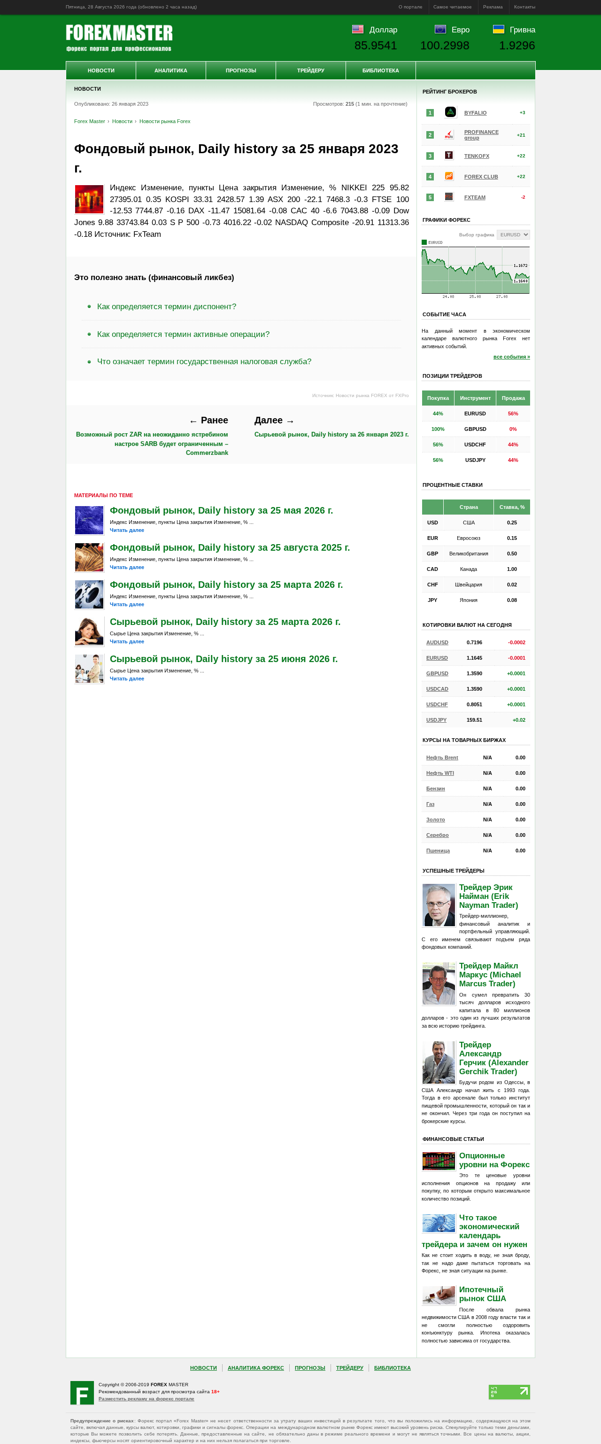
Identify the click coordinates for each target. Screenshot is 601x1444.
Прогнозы (241, 70)
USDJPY (436, 720)
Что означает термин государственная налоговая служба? (204, 361)
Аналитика (170, 70)
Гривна (522, 29)
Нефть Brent (442, 757)
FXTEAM (474, 197)
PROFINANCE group (481, 134)
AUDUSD (437, 642)
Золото (435, 819)
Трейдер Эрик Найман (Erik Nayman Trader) (488, 896)
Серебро (437, 835)
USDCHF (437, 704)
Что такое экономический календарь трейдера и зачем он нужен (474, 1231)
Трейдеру (310, 70)
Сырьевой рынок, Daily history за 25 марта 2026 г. (225, 622)
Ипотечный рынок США (482, 1294)
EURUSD (437, 658)
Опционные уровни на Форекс (494, 1160)
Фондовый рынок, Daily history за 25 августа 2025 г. (230, 547)
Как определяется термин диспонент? (166, 306)
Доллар (383, 29)
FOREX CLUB (481, 177)
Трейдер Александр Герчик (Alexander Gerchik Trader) (494, 1058)
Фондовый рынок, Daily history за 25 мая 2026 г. (221, 510)
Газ (430, 804)
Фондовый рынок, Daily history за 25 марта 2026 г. (226, 584)
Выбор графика (476, 234)
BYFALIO (475, 113)
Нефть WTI (440, 773)
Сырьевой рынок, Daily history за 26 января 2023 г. (331, 426)
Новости (101, 70)
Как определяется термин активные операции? (183, 334)
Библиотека (380, 70)
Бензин (435, 788)
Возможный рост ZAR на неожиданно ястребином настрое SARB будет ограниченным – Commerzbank (152, 435)
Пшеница (438, 850)
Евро (461, 29)
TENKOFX (476, 156)
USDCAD (437, 689)
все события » (511, 356)
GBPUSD (437, 673)
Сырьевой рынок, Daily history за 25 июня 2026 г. (224, 659)
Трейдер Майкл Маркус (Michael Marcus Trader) (490, 974)
